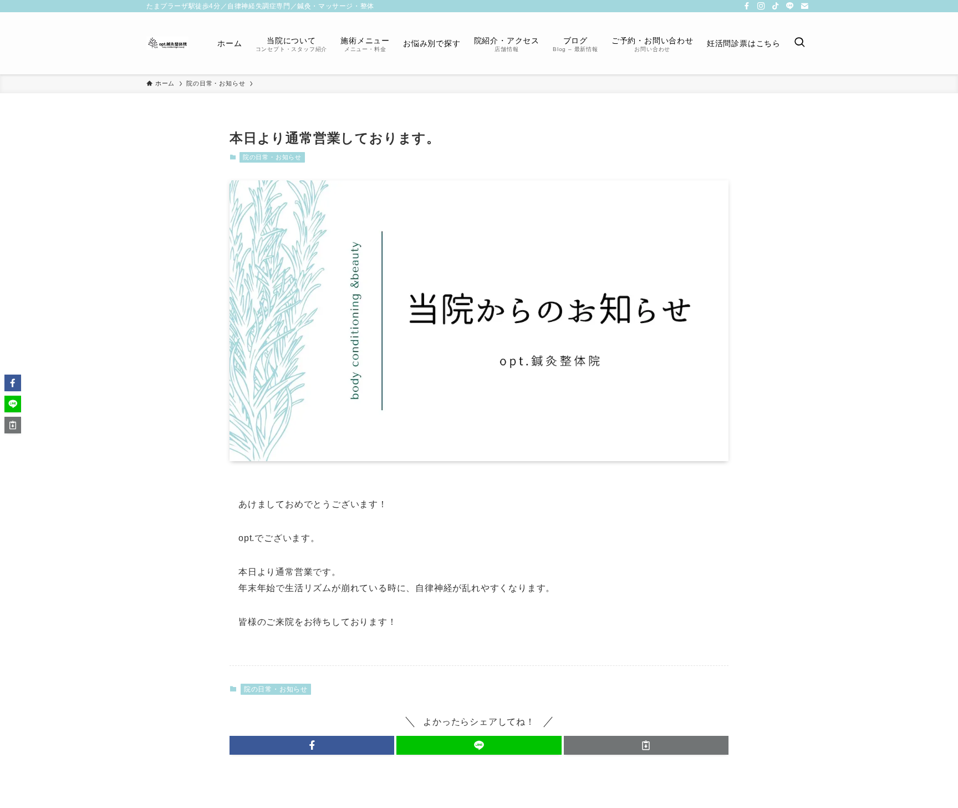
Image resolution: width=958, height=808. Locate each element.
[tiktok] (775, 6)
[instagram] (761, 6)
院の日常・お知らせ (272, 157)
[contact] (804, 6)
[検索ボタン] (799, 43)
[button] (312, 745)
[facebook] (747, 6)
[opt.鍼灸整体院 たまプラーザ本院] (167, 43)
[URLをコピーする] (646, 745)
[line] (790, 6)
